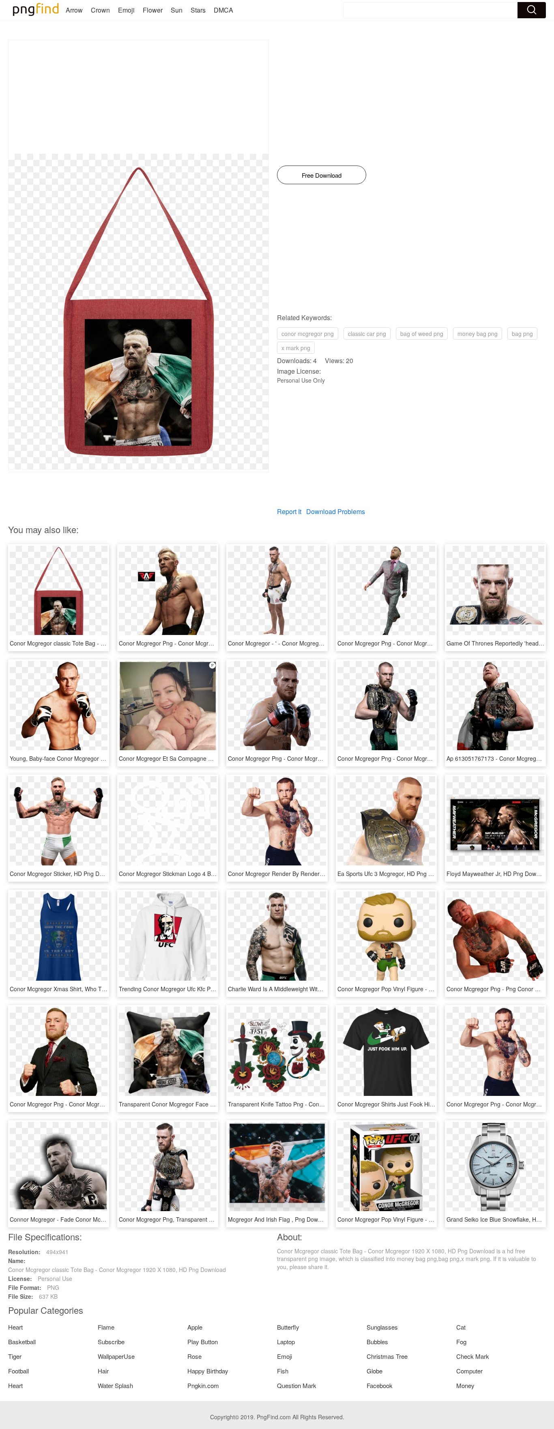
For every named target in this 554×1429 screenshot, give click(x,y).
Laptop (286, 1341)
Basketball (22, 1341)
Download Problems (335, 511)
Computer (469, 1371)
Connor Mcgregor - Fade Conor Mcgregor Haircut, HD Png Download (99, 1219)
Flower (153, 10)
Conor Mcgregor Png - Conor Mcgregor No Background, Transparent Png (431, 643)
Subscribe (111, 1341)
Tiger (14, 1356)
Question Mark (296, 1385)
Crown (100, 10)
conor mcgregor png (307, 333)
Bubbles (377, 1341)
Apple (194, 1327)
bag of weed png (421, 333)
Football (18, 1371)
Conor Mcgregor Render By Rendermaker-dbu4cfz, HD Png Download (318, 873)
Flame (106, 1327)
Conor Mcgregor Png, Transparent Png (169, 1219)
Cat (461, 1327)
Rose (194, 1356)
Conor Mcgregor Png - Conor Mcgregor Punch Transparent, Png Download (433, 758)
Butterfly (288, 1327)
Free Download (321, 175)
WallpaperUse (116, 1356)
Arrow (74, 10)
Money (465, 1385)
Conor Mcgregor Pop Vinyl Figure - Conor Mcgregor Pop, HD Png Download (435, 989)
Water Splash (115, 1385)
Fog (461, 1341)
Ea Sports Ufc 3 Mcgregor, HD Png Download (395, 873)
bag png (522, 333)
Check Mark (472, 1356)
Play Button (202, 1341)
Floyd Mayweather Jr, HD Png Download (498, 873)
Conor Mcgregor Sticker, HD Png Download (65, 873)
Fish (282, 1371)
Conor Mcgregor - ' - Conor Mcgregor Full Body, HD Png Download (313, 643)
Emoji (126, 10)
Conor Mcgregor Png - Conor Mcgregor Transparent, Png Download (97, 1104)
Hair (103, 1371)
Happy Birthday (207, 1371)
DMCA (223, 10)
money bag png (477, 333)
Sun (177, 10)
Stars (198, 10)
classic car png (367, 333)
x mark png (295, 348)
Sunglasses (382, 1327)
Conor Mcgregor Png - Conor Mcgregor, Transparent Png (192, 643)
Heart (15, 1327)
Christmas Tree (387, 1356)
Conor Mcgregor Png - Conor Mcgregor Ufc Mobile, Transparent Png (316, 758)
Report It (289, 511)
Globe (374, 1371)
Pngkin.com (203, 1385)
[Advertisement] (138, 97)
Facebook (380, 1385)
